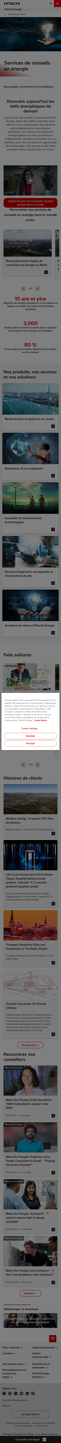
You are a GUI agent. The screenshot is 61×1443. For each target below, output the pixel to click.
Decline (30, 736)
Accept (30, 743)
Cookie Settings (30, 728)
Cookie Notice (40, 720)
